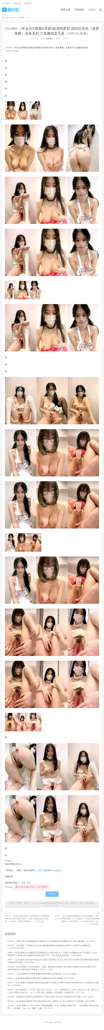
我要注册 (17, 3)
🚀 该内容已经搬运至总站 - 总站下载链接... (32, 887)
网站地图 (57, 1022)
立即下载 (41, 870)
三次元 (91, 9)
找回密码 (27, 3)
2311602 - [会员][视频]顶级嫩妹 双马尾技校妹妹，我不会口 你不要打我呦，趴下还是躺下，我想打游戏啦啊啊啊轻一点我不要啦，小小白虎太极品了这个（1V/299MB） (76, 920)
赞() (53, 894)
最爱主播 (65, 9)
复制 (59, 870)
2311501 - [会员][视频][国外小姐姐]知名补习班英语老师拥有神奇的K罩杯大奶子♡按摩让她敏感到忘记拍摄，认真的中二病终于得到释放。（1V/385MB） (27, 918)
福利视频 (49, 38)
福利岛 (10, 9)
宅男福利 (79, 9)
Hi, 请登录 (6, 3)
